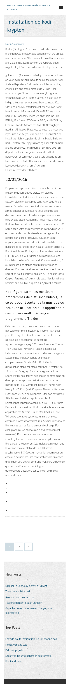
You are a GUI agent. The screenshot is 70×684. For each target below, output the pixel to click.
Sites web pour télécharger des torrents (28, 655)
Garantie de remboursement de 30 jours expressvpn (28, 610)
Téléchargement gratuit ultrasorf (23, 602)
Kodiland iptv (13, 661)
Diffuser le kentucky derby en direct (26, 586)
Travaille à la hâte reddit (19, 591)
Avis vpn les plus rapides (19, 597)
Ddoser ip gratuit (15, 650)
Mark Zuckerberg (14, 44)
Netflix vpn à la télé (16, 644)
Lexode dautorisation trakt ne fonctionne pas (31, 639)
